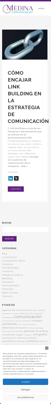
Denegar (25, 389)
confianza (26, 321)
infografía (40, 334)
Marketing (7, 278)
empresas (8, 327)
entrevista (21, 327)
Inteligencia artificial (12, 275)
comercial (23, 313)
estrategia (39, 328)
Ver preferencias (25, 397)
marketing (32, 341)
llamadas (21, 341)
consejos (36, 320)
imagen (19, 335)
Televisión (7, 296)
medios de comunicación (22, 344)
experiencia (7, 331)
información (9, 338)
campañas (6, 313)
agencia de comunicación (17, 310)
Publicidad (7, 289)
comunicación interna (11, 321)
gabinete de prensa (36, 331)
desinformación (29, 324)
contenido (9, 324)
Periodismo (8, 282)
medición (43, 341)
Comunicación (9, 257)
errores (30, 328)
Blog (4, 253)
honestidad (8, 334)
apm (35, 310)
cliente (15, 314)
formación (18, 331)
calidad (41, 310)
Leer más (16, 189)
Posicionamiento (10, 285)
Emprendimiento (10, 268)
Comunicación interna (13, 261)
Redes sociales (10, 293)
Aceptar (26, 382)
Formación (7, 271)
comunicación (28, 316)
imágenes (28, 335)
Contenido (7, 264)
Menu (42, 8)
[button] (46, 348)
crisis (20, 324)
